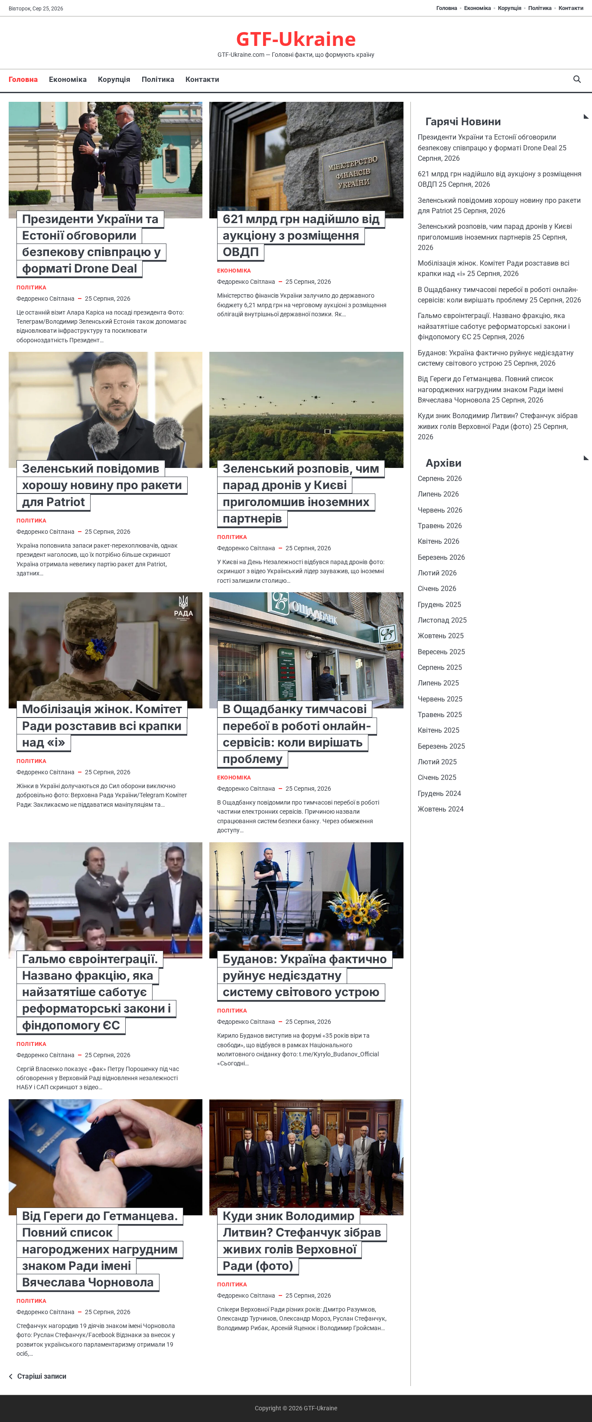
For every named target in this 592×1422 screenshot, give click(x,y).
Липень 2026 (438, 494)
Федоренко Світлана (45, 298)
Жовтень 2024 (441, 809)
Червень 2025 (440, 699)
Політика (540, 8)
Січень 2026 (437, 588)
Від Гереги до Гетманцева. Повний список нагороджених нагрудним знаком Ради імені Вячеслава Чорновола (100, 1249)
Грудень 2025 (439, 605)
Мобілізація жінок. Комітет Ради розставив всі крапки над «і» (102, 725)
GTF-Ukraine (296, 38)
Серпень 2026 (440, 478)
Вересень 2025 (441, 652)
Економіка (477, 8)
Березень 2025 (441, 746)
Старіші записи (41, 1376)
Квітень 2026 (438, 541)
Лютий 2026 (437, 573)
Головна (446, 8)
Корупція (509, 8)
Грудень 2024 (439, 793)
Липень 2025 (438, 683)
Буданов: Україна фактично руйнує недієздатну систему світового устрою (305, 975)
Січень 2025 (437, 778)
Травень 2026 (440, 526)
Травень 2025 (440, 715)
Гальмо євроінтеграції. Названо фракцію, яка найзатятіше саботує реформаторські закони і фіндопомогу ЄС (96, 992)
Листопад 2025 (442, 620)
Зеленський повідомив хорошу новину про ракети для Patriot (102, 485)
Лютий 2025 (437, 762)
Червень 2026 (440, 510)
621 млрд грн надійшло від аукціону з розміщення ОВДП (301, 235)
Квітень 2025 (438, 731)
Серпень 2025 (440, 667)
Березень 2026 (441, 557)
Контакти (571, 8)
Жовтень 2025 (441, 636)
